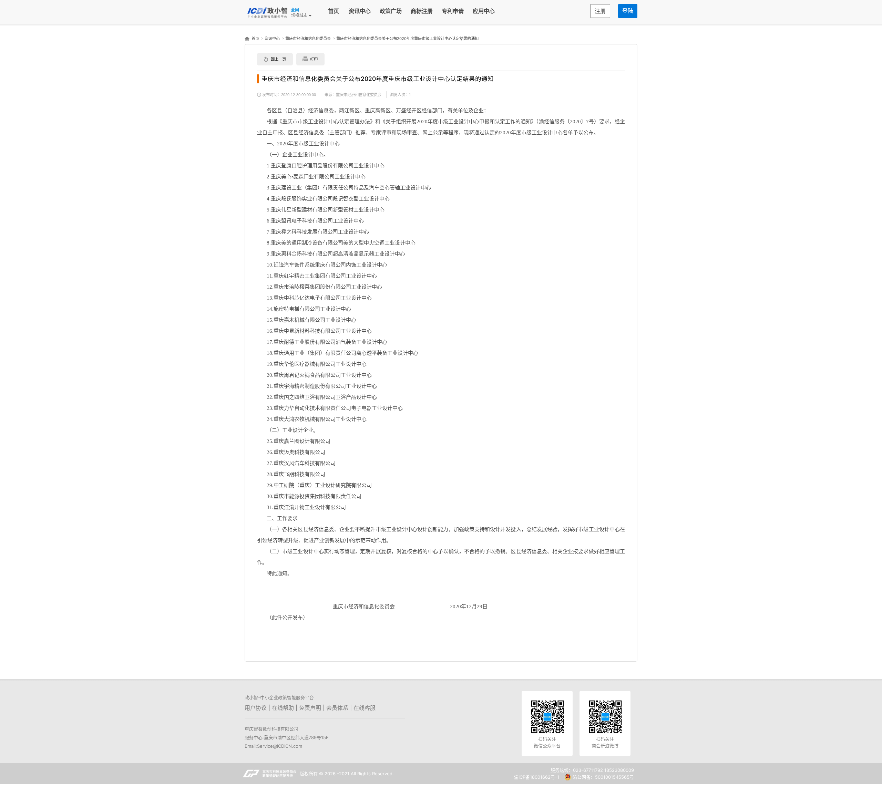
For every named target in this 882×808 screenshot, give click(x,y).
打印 (314, 59)
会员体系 (337, 707)
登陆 (627, 11)
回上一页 (278, 59)
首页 (333, 11)
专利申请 (453, 11)
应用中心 (484, 11)
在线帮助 (283, 707)
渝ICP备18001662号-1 (536, 777)
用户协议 (256, 707)
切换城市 (300, 15)
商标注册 (422, 11)
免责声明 (310, 707)
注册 (600, 11)
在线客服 (364, 707)
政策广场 (391, 11)
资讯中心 (360, 11)
